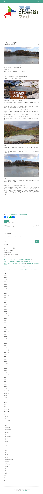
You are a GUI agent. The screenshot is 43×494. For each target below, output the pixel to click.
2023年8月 (6, 320)
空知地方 (6, 455)
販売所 (6, 463)
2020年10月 (6, 374)
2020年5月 (6, 381)
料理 (5, 439)
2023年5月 (6, 325)
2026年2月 (6, 281)
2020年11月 (6, 372)
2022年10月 (6, 331)
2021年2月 (6, 366)
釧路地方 (6, 466)
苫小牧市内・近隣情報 (9, 459)
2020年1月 (6, 388)
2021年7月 (6, 358)
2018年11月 (6, 409)
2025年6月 (6, 286)
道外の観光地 (7, 464)
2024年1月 (6, 311)
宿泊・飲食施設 (8, 436)
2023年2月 (6, 327)
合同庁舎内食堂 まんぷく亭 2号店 (10, 269)
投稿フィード (6, 477)
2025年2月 (6, 291)
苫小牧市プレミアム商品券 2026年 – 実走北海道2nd (20, 261)
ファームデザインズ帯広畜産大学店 (11, 247)
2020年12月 (6, 370)
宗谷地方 (6, 434)
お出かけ (6, 416)
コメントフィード (7, 478)
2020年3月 (6, 384)
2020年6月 (6, 379)
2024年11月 (6, 295)
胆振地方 (6, 457)
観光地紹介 (15, 220)
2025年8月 (6, 284)
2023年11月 (6, 315)
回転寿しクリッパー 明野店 (9, 248)
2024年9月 (6, 299)
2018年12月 (6, 408)
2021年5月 (6, 361)
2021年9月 (6, 354)
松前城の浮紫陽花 (7, 252)
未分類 (6, 443)
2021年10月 (6, 352)
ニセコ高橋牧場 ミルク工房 (9, 226)
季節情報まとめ (8, 432)
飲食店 (6, 470)
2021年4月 (6, 363)
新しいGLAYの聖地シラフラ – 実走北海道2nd (26, 266)
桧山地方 (6, 448)
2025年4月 (6, 288)
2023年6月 (6, 324)
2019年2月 (6, 404)
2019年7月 (6, 395)
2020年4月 (6, 383)
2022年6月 (6, 338)
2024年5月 (6, 304)
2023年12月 (6, 313)
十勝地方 (6, 430)
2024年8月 (6, 300)
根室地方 (6, 447)
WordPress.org (7, 480)
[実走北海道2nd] (21, 12)
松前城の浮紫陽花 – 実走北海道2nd (24, 259)
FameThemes (25, 490)
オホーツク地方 (8, 422)
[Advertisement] (21, 30)
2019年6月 (6, 397)
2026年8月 (6, 275)
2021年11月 (6, 350)
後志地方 (10, 220)
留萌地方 (6, 452)
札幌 (5, 445)
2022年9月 (6, 333)
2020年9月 (6, 375)
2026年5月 (6, 279)
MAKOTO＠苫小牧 (7, 44)
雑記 (5, 468)
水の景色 (9, 222)
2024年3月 (6, 308)
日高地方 (6, 441)
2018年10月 (6, 411)
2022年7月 (6, 336)
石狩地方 (6, 454)
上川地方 (6, 425)
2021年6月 (6, 359)
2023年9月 (6, 318)
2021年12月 (6, 349)
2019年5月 (6, 399)
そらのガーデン (36, 226)
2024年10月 (6, 297)
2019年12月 (6, 390)
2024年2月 (6, 309)
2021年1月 (6, 368)
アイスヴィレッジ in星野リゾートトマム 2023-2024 (14, 263)
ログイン (15, 236)
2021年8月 (6, 356)
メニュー (7, 1)
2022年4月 (6, 341)
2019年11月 (6, 391)
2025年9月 (6, 282)
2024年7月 (6, 302)
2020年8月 (6, 377)
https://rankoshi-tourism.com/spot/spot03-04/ (18, 214)
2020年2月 (6, 386)
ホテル (6, 423)
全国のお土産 (7, 427)
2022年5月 (6, 340)
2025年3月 (6, 290)
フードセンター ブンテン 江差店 (10, 259)
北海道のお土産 (8, 429)
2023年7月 (6, 322)
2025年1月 (6, 293)
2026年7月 (6, 277)
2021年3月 (6, 365)
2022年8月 (6, 334)
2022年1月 (6, 347)
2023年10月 (6, 316)
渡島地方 (6, 450)
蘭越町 (13, 222)
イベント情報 (7, 420)
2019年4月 (6, 400)
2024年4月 (6, 306)
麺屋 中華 (6, 261)
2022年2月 (6, 345)
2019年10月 (6, 393)
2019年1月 (6, 406)
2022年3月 (6, 343)
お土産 (6, 418)
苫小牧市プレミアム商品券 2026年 (11, 254)
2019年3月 (6, 402)
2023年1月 (6, 329)
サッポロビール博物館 (8, 250)
